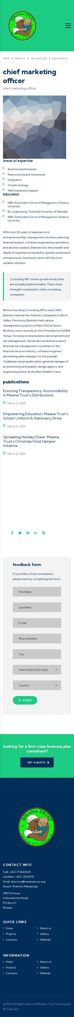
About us (45, 928)
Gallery (44, 933)
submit (27, 700)
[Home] (22, 25)
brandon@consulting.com (31, 496)
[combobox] (37, 670)
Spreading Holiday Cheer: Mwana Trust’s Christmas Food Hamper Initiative (31, 441)
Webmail (45, 939)
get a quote (36, 762)
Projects (11, 933)
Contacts (11, 939)
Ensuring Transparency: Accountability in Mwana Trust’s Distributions (35, 392)
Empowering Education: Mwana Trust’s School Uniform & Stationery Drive (35, 416)
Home (6, 58)
